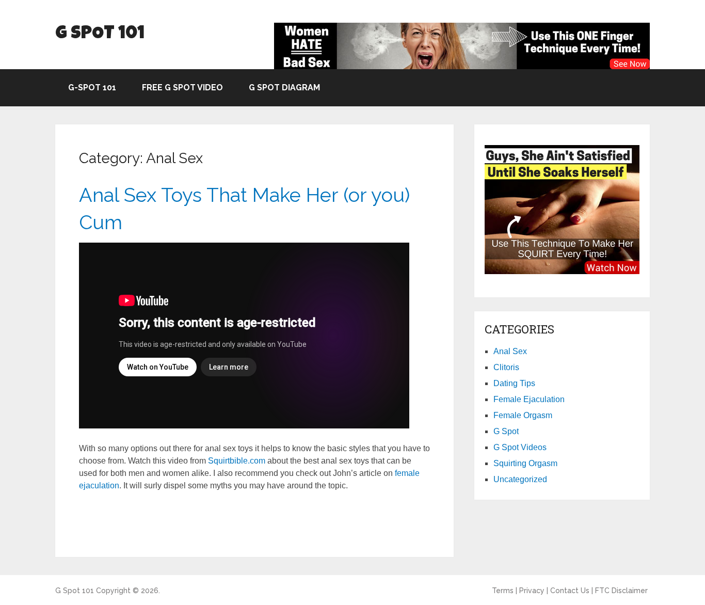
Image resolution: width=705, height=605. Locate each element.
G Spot (506, 431)
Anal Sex (510, 351)
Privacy (531, 590)
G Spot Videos (520, 447)
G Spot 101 (100, 34)
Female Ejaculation (529, 399)
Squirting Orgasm (525, 463)
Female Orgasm (522, 415)
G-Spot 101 (92, 87)
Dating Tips (514, 383)
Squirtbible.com (236, 460)
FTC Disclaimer (621, 590)
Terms (503, 590)
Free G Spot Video (182, 87)
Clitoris (506, 367)
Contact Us (569, 590)
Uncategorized (520, 479)
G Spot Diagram (284, 87)
